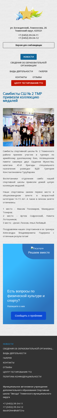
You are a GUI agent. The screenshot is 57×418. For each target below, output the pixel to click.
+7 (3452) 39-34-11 (28, 35)
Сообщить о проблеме (28, 315)
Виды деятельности (21, 71)
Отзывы (37, 77)
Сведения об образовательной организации (28, 64)
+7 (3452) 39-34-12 (28, 37)
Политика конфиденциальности (22, 376)
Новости (28, 56)
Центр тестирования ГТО (28, 83)
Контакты (21, 77)
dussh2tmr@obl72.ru (13, 410)
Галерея (43, 71)
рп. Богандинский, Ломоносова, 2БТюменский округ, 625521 (28, 29)
